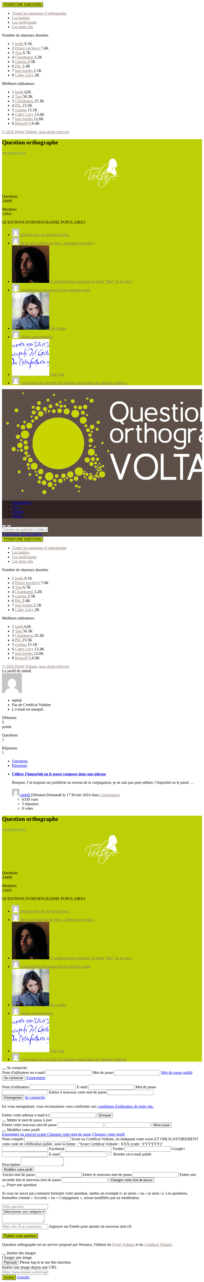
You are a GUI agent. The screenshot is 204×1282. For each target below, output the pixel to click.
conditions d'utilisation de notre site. (126, 1106)
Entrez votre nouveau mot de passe (29, 1125)
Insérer (9, 1277)
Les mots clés (22, 27)
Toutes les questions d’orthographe (39, 13)
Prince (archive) (28, 48)
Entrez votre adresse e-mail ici (25, 1115)
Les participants (24, 22)
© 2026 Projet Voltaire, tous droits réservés (35, 132)
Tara (19, 53)
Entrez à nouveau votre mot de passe (78, 1092)
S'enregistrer (36, 1078)
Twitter (118, 1149)
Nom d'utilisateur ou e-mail (24, 1072)
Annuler (23, 1277)
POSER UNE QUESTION (22, 4)
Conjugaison (110, 795)
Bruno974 (23, 123)
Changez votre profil (108, 1134)
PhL (18, 66)
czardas (21, 62)
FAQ (16, 507)
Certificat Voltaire (158, 1244)
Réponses (19, 765)
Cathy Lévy (25, 75)
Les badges (21, 18)
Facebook (56, 1149)
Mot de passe (103, 1072)
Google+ (179, 1149)
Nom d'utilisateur (16, 1087)
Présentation (21, 502)
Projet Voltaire (123, 1244)
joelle (19, 44)
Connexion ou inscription (22, 534)
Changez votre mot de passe (69, 1134)
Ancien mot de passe (18, 1174)
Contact (18, 511)
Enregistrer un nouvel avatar (24, 1134)
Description (11, 1164)
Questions (20, 761)
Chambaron (24, 57)
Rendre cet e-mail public (132, 1154)
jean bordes (24, 70)
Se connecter (35, 1097)
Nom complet (12, 1139)
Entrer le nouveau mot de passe (107, 1174)
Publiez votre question (20, 1236)
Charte (17, 516)
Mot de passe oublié (177, 1072)
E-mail (82, 1087)
